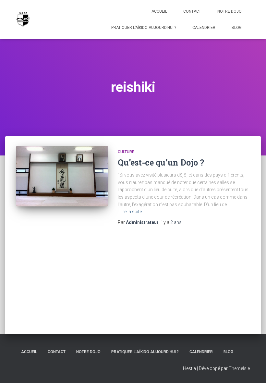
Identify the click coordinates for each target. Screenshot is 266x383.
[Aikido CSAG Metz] (23, 19)
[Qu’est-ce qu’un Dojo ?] (62, 176)
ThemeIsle (239, 368)
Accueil (159, 11)
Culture (126, 152)
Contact (192, 11)
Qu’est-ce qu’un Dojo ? (161, 162)
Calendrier (203, 27)
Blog (237, 27)
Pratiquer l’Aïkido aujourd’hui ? (143, 27)
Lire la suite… (132, 211)
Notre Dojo (229, 11)
